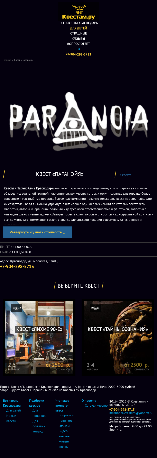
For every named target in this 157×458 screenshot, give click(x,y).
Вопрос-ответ (78, 44)
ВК (79, 49)
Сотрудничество (96, 405)
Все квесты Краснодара (78, 23)
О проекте (89, 400)
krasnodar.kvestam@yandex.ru (130, 413)
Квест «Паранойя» (24, 59)
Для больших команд (39, 426)
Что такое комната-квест (62, 405)
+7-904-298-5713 (78, 54)
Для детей (78, 28)
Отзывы (78, 39)
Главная (7, 59)
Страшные (78, 33)
